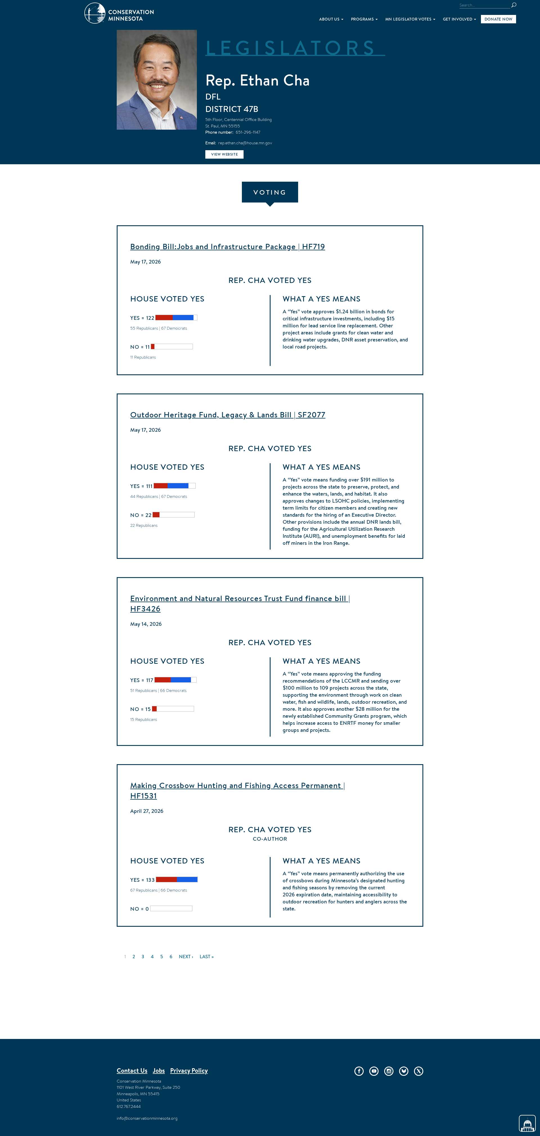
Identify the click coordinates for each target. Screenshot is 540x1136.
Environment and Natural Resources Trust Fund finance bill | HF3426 (240, 603)
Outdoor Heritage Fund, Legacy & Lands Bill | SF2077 (227, 414)
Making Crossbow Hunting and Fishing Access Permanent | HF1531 (237, 790)
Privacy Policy (189, 1070)
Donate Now (498, 19)
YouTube (374, 1071)
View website (224, 154)
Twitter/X (418, 1071)
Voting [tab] (270, 192)
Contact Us (132, 1070)
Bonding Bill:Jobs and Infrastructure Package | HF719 (227, 246)
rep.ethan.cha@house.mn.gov (245, 142)
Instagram (388, 1071)
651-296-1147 (248, 132)
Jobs (159, 1070)
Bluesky (403, 1071)
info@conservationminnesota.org (147, 1118)
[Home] (119, 13)
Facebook (359, 1071)
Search (516, 5)
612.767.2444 (129, 1106)
